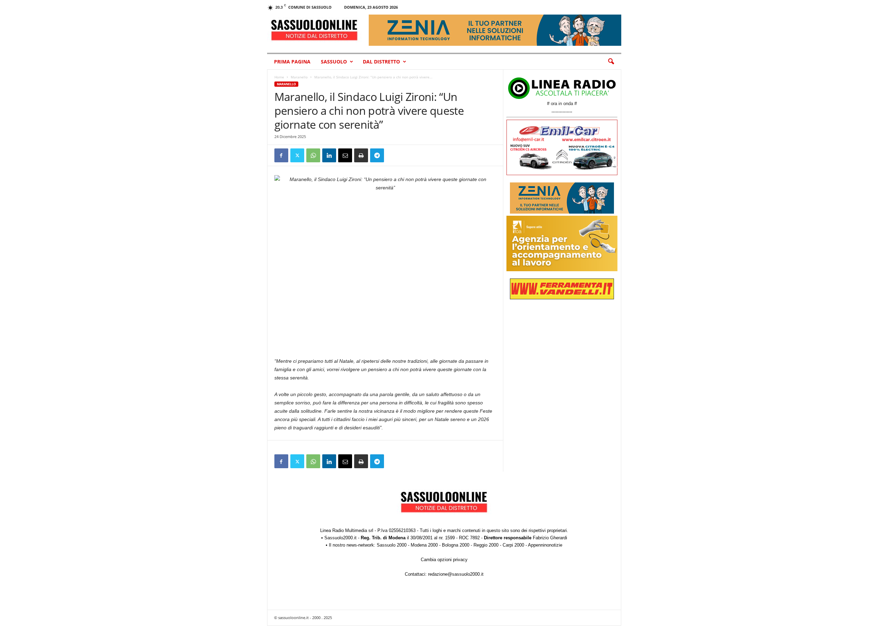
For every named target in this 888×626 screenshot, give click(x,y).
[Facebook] (281, 155)
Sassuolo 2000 (392, 545)
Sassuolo (334, 61)
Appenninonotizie (545, 545)
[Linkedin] (329, 155)
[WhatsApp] (313, 155)
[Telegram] (377, 155)
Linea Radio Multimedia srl (346, 530)
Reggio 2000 (485, 545)
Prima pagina (292, 61)
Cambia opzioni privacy (444, 559)
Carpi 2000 (513, 545)
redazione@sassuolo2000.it (456, 574)
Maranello (299, 77)
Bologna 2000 (455, 545)
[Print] (361, 155)
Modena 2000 (424, 545)
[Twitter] (297, 155)
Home (279, 77)
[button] (610, 61)
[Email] (345, 155)
